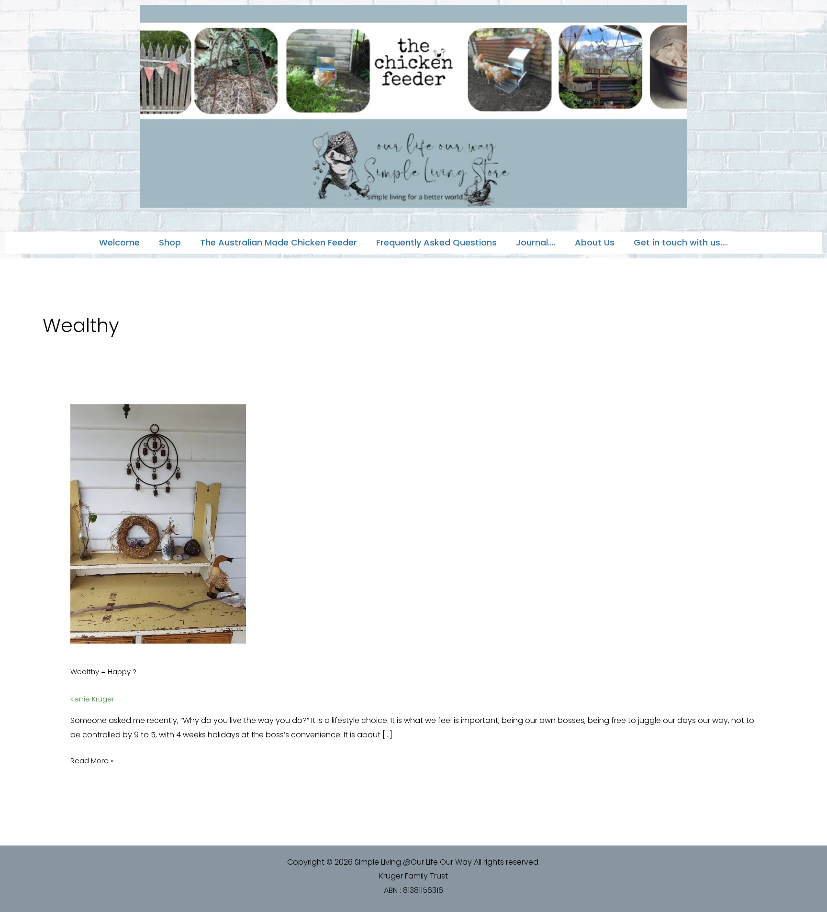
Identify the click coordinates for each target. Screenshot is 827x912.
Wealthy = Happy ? (103, 672)
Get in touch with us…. (681, 242)
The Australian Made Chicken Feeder (278, 242)
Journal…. (536, 242)
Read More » (92, 760)
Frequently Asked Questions (436, 242)
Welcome (119, 242)
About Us (595, 242)
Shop (170, 242)
